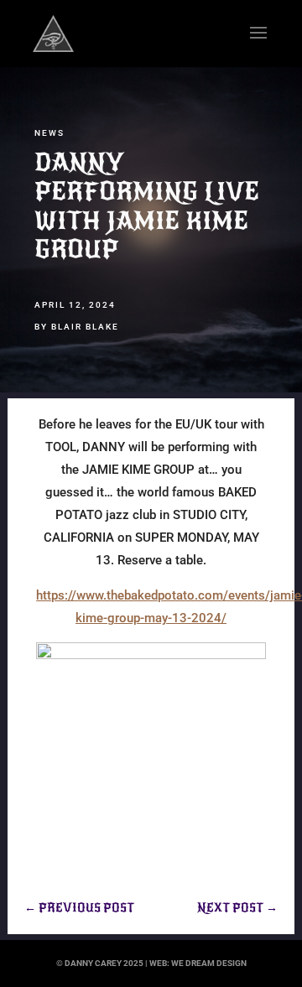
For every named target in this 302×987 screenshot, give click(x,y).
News (49, 133)
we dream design (209, 963)
